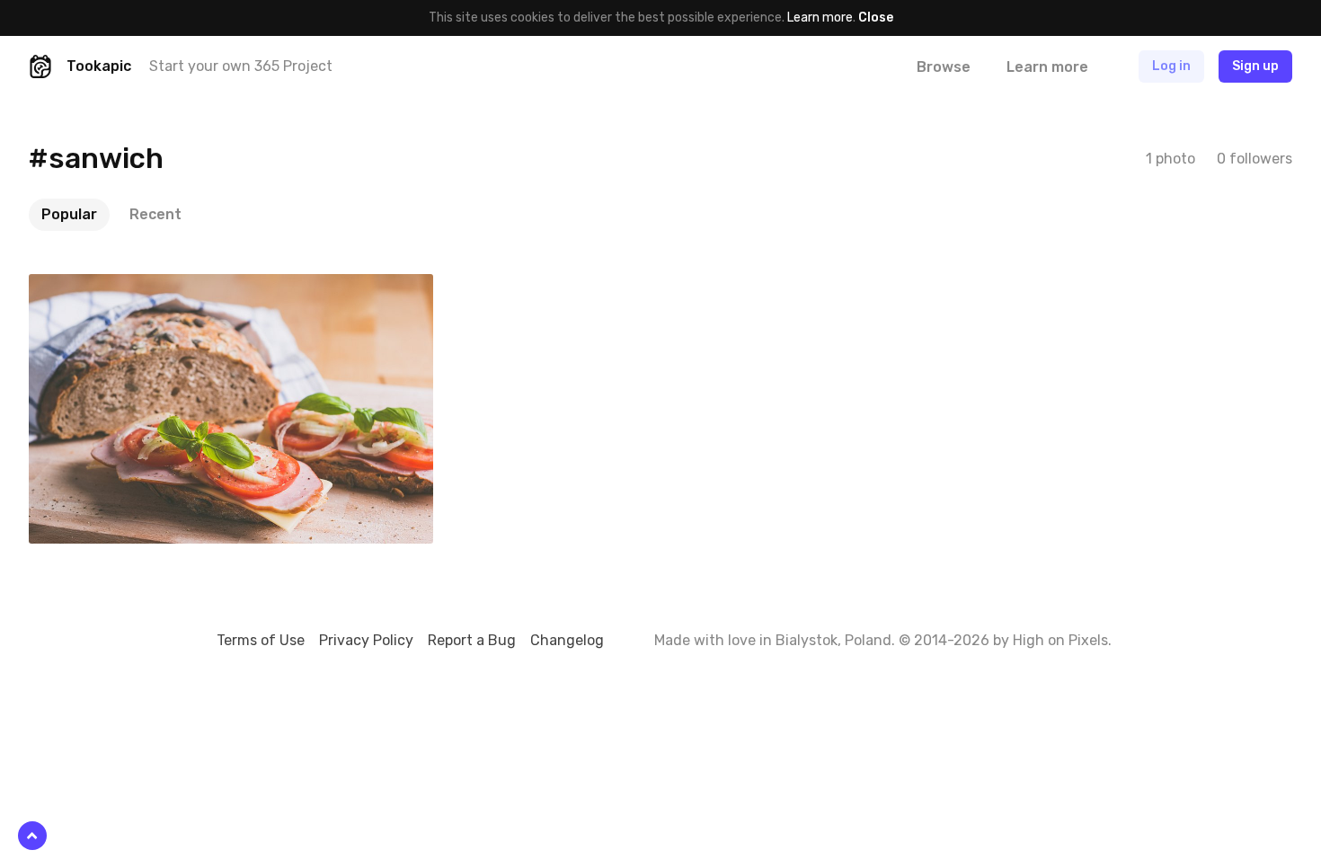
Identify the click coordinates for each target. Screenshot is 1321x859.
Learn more (820, 17)
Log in (1171, 66)
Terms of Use (261, 640)
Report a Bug (472, 640)
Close (875, 17)
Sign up (1255, 66)
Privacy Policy (366, 640)
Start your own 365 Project (240, 66)
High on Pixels (1060, 640)
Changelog (567, 640)
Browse (944, 66)
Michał (89, 287)
